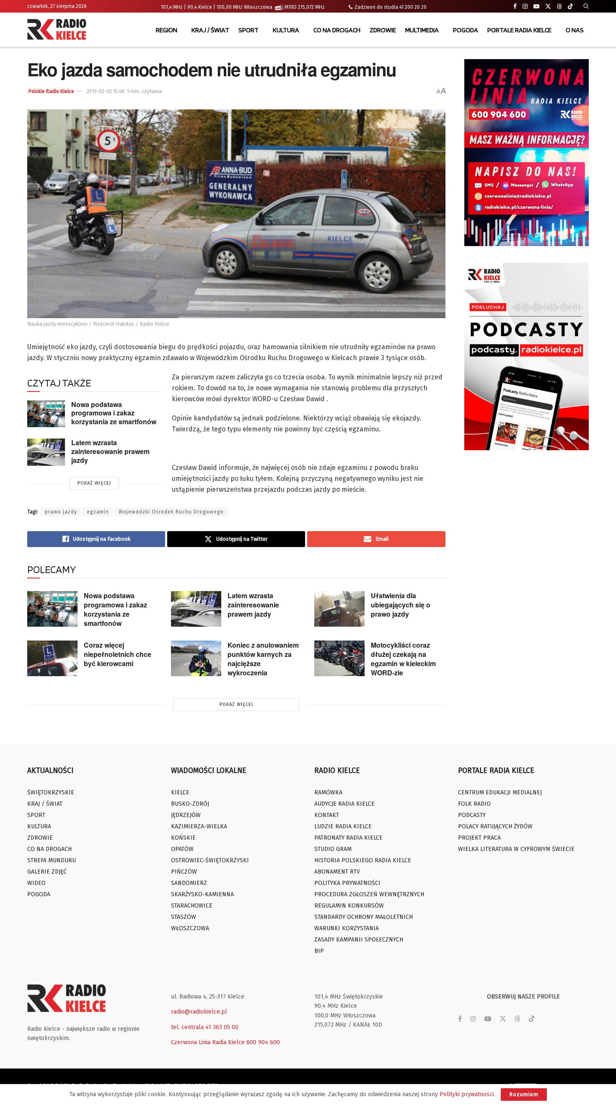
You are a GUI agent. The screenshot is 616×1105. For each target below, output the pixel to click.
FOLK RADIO (474, 803)
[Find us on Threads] (559, 6)
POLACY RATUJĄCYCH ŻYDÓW (495, 826)
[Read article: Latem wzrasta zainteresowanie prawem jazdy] (46, 451)
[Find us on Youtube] (536, 6)
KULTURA (286, 30)
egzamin (98, 512)
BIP (319, 951)
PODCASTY (472, 815)
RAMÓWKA (328, 792)
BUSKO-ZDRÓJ (190, 803)
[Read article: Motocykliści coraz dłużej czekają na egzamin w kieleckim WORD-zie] (339, 659)
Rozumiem (523, 1094)
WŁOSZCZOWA (190, 928)
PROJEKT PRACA (479, 837)
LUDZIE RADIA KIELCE (343, 826)
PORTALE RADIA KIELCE (519, 30)
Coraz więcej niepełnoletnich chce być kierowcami (117, 654)
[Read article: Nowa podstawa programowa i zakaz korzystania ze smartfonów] (46, 413)
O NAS (575, 30)
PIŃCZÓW (184, 871)
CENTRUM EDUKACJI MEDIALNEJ (500, 792)
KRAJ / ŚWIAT (210, 30)
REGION (166, 30)
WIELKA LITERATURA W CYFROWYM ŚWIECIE (516, 849)
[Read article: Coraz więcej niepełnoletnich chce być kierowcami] (52, 659)
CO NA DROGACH (336, 30)
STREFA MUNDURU (51, 860)
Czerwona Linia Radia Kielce (208, 1042)
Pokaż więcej (94, 483)
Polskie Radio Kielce (51, 91)
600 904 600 (263, 1042)
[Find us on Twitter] (548, 6)
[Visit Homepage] (58, 30)
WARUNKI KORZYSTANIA (346, 928)
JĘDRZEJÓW (186, 815)
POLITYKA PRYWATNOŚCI (347, 883)
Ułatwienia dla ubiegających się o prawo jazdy (400, 605)
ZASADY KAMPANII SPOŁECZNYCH (358, 939)
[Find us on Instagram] (525, 6)
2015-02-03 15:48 (105, 91)
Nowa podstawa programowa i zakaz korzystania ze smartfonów (113, 412)
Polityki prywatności (467, 1094)
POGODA (465, 30)
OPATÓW (182, 849)
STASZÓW (183, 917)
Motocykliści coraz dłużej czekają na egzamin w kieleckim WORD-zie (403, 658)
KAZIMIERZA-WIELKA (199, 826)
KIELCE (180, 792)
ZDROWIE (383, 30)
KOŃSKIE (183, 837)
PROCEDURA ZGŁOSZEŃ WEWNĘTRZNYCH (369, 894)
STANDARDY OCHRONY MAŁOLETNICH (363, 917)
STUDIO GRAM (333, 849)
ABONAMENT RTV (337, 871)
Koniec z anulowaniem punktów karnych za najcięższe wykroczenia (263, 658)
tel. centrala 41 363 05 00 (204, 1027)
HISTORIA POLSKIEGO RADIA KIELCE (362, 860)
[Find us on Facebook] (515, 6)
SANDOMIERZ (189, 883)
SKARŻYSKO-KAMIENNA (202, 894)
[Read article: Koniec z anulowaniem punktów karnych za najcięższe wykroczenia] (196, 659)
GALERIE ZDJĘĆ (47, 871)
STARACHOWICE (191, 905)
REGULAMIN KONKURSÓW (349, 905)
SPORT (248, 30)
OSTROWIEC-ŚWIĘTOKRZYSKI (210, 860)
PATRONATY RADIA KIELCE (348, 837)
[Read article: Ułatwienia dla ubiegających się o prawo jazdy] (339, 609)
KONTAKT (326, 815)
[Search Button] (586, 6)
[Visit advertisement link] (526, 152)
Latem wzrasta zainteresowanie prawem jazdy (110, 451)
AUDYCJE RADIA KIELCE (344, 803)
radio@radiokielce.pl (199, 1011)
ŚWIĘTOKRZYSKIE (50, 792)
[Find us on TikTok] (570, 6)
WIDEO (36, 883)
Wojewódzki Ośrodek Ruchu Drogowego (171, 512)
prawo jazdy (61, 512)
